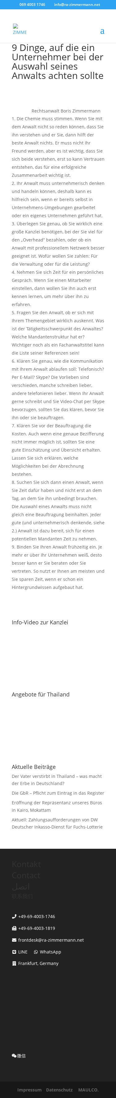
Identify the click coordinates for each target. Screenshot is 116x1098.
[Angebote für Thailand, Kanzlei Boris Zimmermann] (58, 751)
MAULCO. (88, 1090)
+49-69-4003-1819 (36, 928)
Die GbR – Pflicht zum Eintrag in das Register (58, 793)
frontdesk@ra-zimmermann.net (51, 940)
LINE (22, 952)
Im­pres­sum (29, 1090)
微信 (21, 1056)
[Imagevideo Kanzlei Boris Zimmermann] (58, 678)
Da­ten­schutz (59, 1090)
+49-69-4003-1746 (36, 916)
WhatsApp (50, 952)
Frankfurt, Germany (38, 963)
